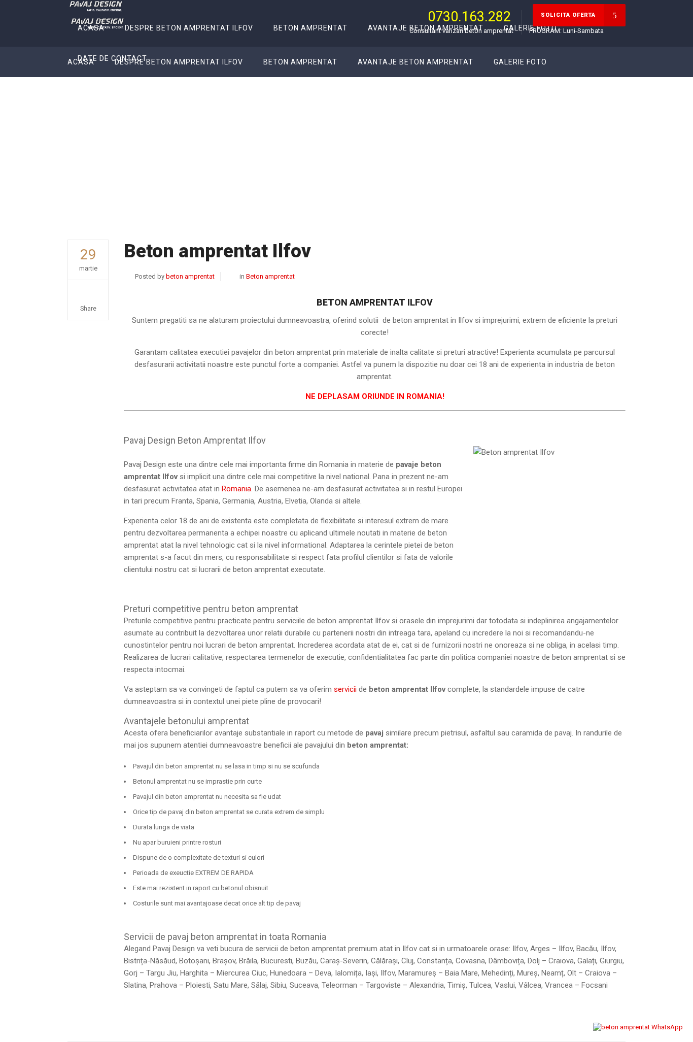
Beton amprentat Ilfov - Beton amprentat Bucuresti (536, 154)
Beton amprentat (518, 163)
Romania (236, 488)
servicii (346, 689)
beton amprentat (190, 276)
